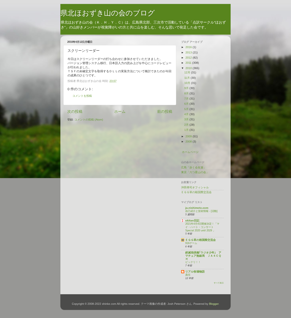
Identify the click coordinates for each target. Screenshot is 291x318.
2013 (189, 52)
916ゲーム (191, 243)
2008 (189, 141)
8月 (186, 93)
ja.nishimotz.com (196, 207)
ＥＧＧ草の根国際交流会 (196, 192)
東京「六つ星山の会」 (195, 172)
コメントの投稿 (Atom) (88, 119)
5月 (186, 109)
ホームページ (190, 152)
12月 (187, 72)
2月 (186, 124)
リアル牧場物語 (195, 271)
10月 (187, 83)
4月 (186, 114)
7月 (186, 98)
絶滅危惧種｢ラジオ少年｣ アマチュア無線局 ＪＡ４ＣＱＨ (203, 255)
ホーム (120, 111)
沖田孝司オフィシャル (195, 187)
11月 (187, 77)
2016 (189, 47)
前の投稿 (164, 111)
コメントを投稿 (82, 95)
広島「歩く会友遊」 (193, 167)
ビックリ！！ (193, 262)
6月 (186, 103)
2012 (189, 57)
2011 (188, 62)
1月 (186, 129)
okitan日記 (192, 220)
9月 (186, 88)
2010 (189, 68)
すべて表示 (219, 283)
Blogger (214, 303)
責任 (187, 274)
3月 (186, 119)
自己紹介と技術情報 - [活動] (201, 211)
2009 (189, 136)
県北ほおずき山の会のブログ (107, 13)
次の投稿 (74, 111)
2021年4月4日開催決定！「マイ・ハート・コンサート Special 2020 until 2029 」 (202, 227)
